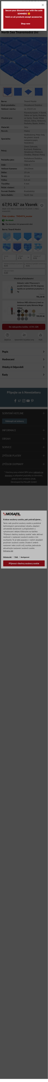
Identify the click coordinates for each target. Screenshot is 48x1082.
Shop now (25, 23)
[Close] (42, 5)
